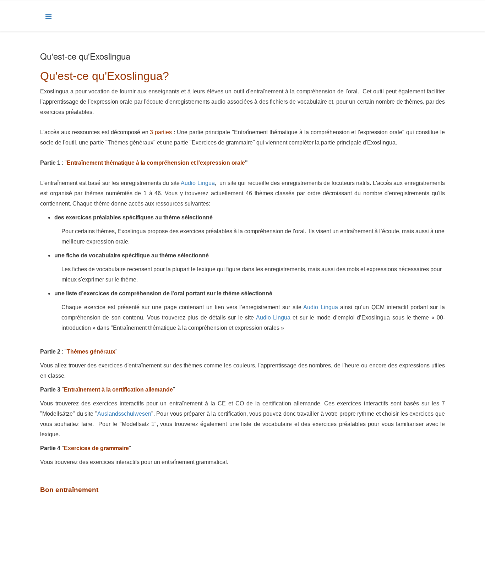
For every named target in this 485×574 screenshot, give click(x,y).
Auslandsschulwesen (124, 414)
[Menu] (48, 15)
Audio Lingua (198, 183)
